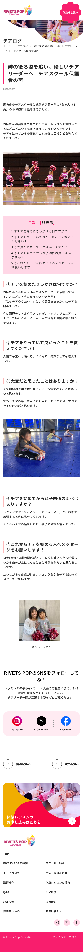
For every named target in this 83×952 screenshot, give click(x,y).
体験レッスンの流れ (58, 882)
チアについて (11, 873)
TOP (6, 853)
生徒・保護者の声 (56, 873)
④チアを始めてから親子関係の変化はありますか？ (42, 255)
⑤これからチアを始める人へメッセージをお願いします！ (42, 265)
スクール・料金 (55, 863)
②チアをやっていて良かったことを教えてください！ (42, 239)
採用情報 (51, 901)
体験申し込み (11, 911)
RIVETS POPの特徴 (15, 863)
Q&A (6, 892)
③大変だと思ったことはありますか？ (39, 247)
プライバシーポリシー (66, 937)
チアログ (23, 46)
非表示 (47, 222)
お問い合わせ (54, 911)
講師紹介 (8, 882)
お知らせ (8, 901)
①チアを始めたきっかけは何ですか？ (39, 231)
